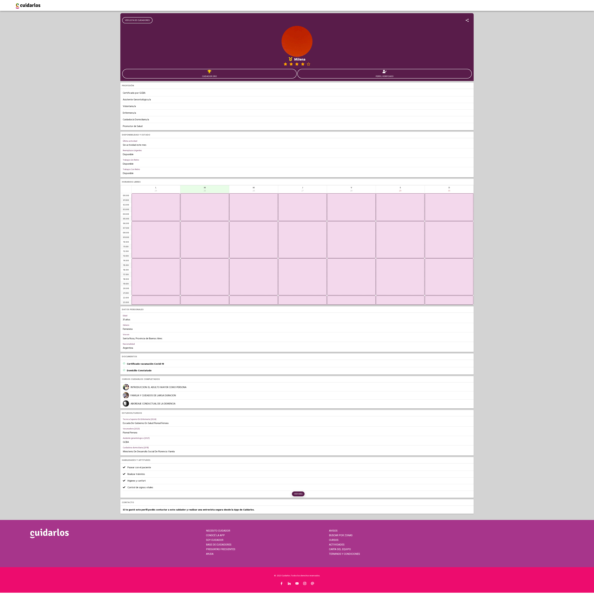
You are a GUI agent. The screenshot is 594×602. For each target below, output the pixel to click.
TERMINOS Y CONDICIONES (344, 553)
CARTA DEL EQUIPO (340, 549)
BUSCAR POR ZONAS (341, 535)
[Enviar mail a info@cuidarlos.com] (312, 584)
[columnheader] (155, 189)
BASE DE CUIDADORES (218, 544)
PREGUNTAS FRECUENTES (220, 549)
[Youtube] (297, 584)
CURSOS (333, 540)
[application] (156, 207)
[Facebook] (281, 584)
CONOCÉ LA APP (215, 535)
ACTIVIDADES (336, 544)
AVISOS (333, 530)
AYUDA (209, 553)
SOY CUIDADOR (214, 540)
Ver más (298, 493)
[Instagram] (304, 584)
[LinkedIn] (289, 584)
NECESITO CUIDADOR (218, 530)
